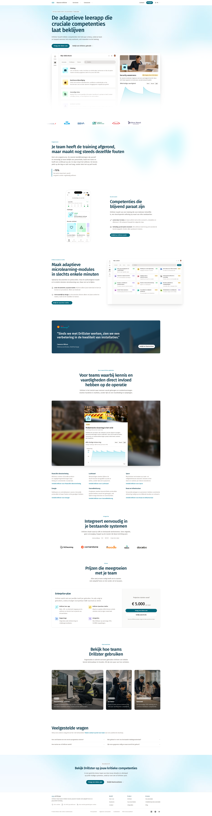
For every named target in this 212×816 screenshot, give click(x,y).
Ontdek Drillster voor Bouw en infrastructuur (139, 497)
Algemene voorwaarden (105, 811)
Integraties (130, 805)
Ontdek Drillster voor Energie (61, 497)
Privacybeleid (93, 811)
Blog (147, 805)
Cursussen (87, 2)
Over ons (111, 799)
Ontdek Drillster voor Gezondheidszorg (101, 498)
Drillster (129, 799)
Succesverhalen (131, 802)
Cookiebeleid (116, 811)
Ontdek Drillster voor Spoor (134, 483)
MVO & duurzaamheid (127, 811)
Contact (141, 2)
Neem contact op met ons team (95, 733)
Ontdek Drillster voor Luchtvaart (99, 483)
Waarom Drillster (62, 2)
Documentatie (149, 799)
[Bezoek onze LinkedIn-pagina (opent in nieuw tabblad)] (151, 812)
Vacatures (111, 802)
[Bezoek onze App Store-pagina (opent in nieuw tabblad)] (155, 812)
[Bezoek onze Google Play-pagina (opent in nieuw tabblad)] (159, 812)
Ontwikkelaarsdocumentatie (153, 802)
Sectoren (75, 2)
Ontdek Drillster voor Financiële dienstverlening (66, 483)
